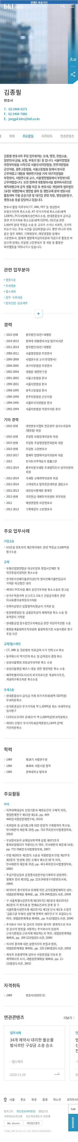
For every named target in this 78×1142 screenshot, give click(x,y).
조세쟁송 (11, 285)
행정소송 (11, 280)
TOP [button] (73, 1109)
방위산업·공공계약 (17, 303)
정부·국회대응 (14, 297)
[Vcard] (73, 60)
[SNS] (73, 74)
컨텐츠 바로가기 (39, 2)
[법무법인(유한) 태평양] (13, 6)
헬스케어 (11, 291)
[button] (62, 6)
